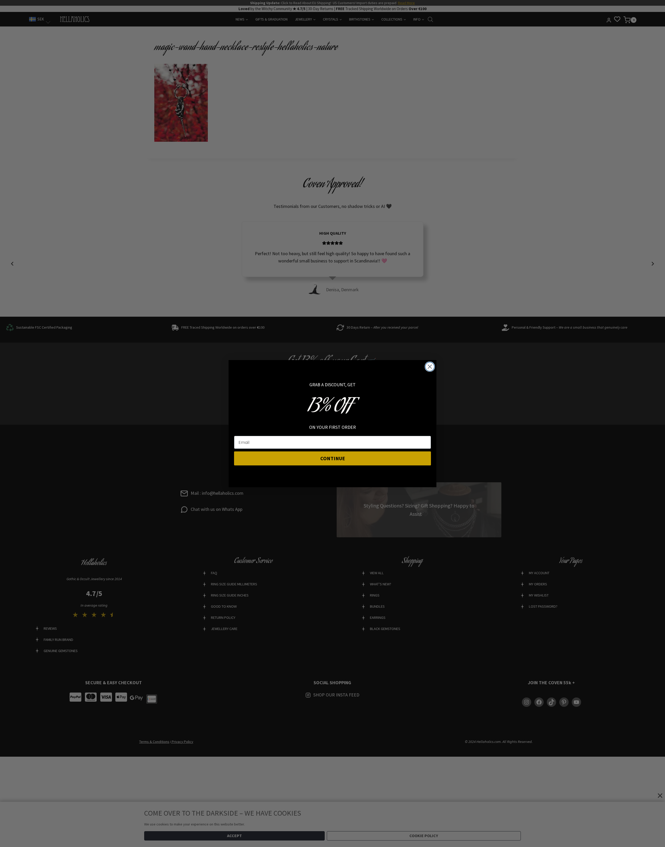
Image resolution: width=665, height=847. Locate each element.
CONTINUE (332, 458)
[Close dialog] (429, 366)
